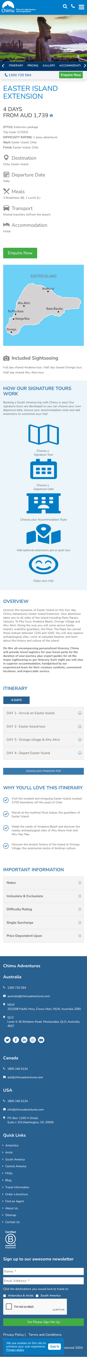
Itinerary (16, 66)
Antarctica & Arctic (21, 1296)
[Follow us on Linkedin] (24, 1040)
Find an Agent (14, 1201)
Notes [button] (11, 882)
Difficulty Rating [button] (19, 909)
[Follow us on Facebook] (16, 1040)
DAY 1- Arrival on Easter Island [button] (30, 713)
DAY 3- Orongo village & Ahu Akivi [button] (33, 739)
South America (15, 1159)
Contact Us (12, 1222)
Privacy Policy (14, 1334)
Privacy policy (15, 1350)
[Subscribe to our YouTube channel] (41, 1040)
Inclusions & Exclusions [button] (25, 896)
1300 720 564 (19, 75)
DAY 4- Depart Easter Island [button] (28, 753)
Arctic (9, 1152)
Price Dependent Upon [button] (24, 935)
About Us (11, 1208)
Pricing (32, 66)
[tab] (43, 713)
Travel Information (17, 1187)
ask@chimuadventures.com (25, 1077)
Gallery (49, 66)
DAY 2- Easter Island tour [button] (26, 726)
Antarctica (11, 1145)
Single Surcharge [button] (20, 922)
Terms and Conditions (45, 1334)
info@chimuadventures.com (25, 1110)
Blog (8, 1180)
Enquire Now (71, 75)
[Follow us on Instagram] (33, 1040)
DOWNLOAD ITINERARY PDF (43, 771)
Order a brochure (16, 1194)
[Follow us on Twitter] (7, 1040)
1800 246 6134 (17, 1069)
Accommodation (72, 66)
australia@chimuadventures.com (28, 996)
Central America (15, 1166)
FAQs (9, 1173)
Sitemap (10, 1215)
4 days (16, 700)
